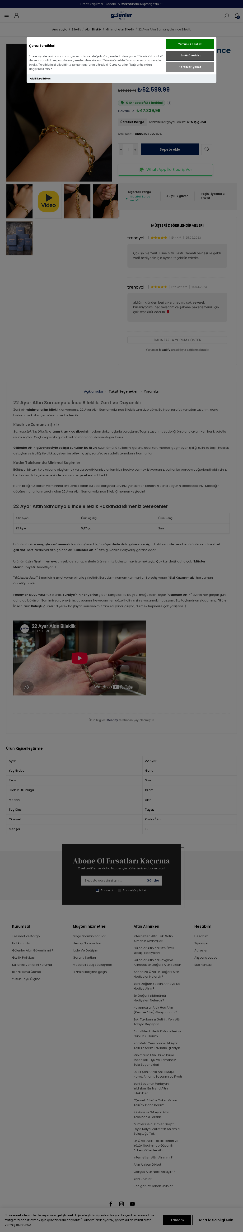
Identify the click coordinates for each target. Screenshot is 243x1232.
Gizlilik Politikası (40, 78)
